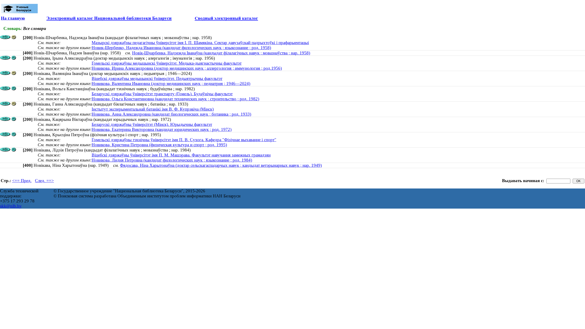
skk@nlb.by (11, 206)
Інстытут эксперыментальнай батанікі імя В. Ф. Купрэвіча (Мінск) (153, 109)
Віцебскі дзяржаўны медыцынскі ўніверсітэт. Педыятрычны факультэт (157, 78)
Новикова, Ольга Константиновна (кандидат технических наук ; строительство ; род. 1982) (175, 98)
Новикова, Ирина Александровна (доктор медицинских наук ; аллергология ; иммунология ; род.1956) (187, 68)
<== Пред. (22, 180)
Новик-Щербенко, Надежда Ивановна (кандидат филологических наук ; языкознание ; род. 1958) (181, 47)
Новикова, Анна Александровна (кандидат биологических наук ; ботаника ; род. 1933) (171, 114)
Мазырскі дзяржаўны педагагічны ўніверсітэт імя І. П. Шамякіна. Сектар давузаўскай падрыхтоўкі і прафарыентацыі (200, 42)
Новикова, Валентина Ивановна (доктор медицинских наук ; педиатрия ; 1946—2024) (171, 83)
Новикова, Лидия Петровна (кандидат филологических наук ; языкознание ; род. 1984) (172, 160)
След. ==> (44, 180)
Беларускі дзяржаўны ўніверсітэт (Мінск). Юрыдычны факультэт (152, 124)
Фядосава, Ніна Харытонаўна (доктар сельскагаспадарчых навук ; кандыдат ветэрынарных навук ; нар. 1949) (221, 165)
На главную (13, 18)
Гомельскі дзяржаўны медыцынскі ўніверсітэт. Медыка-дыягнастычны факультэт (167, 63)
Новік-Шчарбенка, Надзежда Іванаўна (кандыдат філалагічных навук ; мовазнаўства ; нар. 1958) (221, 52)
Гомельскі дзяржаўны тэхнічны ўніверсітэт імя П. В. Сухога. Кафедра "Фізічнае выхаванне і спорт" (184, 139)
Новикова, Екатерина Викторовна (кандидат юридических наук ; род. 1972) (161, 129)
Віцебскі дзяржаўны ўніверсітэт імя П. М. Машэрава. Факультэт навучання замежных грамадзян (181, 155)
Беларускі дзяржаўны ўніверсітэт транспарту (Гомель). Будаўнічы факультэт (162, 93)
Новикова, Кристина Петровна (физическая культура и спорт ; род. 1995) (159, 144)
